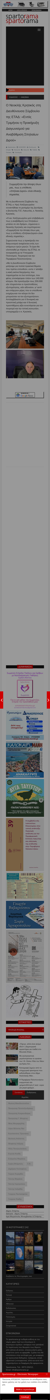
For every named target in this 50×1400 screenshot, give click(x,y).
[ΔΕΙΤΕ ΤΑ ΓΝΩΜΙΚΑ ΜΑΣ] (48, 700)
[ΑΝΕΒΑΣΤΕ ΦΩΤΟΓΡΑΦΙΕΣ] (1, 700)
